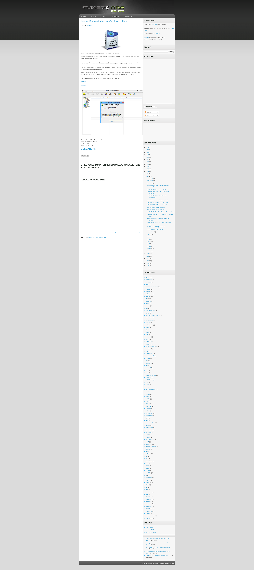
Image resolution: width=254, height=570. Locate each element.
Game (147, 339)
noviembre (150, 180)
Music (147, 384)
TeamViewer (149, 461)
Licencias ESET (150, 530)
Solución (146, 37)
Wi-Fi (147, 494)
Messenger (149, 377)
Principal (83, 16)
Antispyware (149, 294)
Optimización (149, 415)
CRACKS (148, 322)
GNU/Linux (149, 341)
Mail (147, 372)
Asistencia (148, 301)
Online (147, 411)
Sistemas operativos (151, 446)
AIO (147, 284)
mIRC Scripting (150, 380)
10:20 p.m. (106, 23)
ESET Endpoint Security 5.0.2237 (156, 207)
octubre (149, 183)
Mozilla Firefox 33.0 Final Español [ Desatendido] (160, 212)
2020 (147, 162)
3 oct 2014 (100, 23)
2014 (147, 176)
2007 (147, 268)
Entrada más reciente (86, 232)
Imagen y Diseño (150, 356)
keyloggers (149, 363)
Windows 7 (94, 16)
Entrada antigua (137, 232)
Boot (147, 308)
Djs (146, 329)
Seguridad (148, 444)
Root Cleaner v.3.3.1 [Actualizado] (156, 227)
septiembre (150, 232)
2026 (147, 147)
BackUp (148, 306)
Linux (147, 370)
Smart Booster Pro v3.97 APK (155, 229)
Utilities (148, 482)
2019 (147, 164)
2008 (147, 265)
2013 (147, 253)
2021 (147, 159)
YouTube (148, 513)
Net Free (148, 392)
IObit (147, 361)
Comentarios (149, 115)
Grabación (148, 344)
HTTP (147, 351)
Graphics (148, 349)
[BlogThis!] (84, 156)
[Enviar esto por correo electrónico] (82, 156)
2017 (147, 169)
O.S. (147, 401)
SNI (147, 451)
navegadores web (150, 389)
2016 (147, 171)
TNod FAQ (157, 33)
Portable (148, 425)
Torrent (147, 465)
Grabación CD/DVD (151, 346)
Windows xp (149, 511)
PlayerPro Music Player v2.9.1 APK (156, 189)
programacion (149, 427)
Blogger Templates (169, 563)
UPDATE (148, 480)
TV (146, 475)
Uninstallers (149, 477)
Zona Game (149, 518)
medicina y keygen (151, 375)
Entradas (148, 112)
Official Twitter (149, 527)
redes (147, 434)
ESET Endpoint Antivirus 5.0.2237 (156, 209)
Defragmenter (149, 325)
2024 (147, 152)
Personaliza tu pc (150, 423)
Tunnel (147, 468)
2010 (147, 261)
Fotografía (148, 337)
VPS (147, 489)
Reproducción (149, 439)
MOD (147, 382)
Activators (148, 282)
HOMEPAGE (84, 81)
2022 (147, 157)
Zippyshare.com (150, 516)
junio (148, 239)
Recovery (148, 432)
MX (146, 387)
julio (148, 236)
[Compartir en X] (86, 156)
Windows (148, 497)
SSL (147, 458)
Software (148, 454)
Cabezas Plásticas (151, 532)
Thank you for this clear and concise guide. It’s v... (159, 555)
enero (148, 251)
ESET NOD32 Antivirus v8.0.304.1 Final (157, 202)
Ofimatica (148, 408)
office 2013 (149, 406)
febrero (149, 248)
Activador (148, 277)
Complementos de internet (153, 315)
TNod (147, 463)
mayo (148, 241)
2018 (147, 166)
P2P (147, 418)
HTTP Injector (149, 353)
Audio (147, 303)
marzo (149, 246)
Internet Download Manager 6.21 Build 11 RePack (105, 20)
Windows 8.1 (149, 508)
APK (147, 298)
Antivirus (148, 296)
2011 (147, 258)
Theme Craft (161, 563)
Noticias (148, 399)
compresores (149, 318)
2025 (147, 150)
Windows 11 (149, 501)
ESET (147, 334)
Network (148, 394)
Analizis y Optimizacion (152, 287)
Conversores (149, 320)
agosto (149, 234)
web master (149, 492)
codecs (147, 313)
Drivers (147, 332)
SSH (147, 456)
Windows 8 (149, 506)
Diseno (147, 327)
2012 (147, 256)
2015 (147, 173)
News (147, 396)
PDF (147, 420)
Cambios (83, 85)
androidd (148, 291)
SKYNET (148, 449)
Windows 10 (128, 16)
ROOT (147, 442)
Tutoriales (148, 473)
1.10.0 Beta (154, 24)
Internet (148, 358)
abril (148, 244)
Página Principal (112, 232)
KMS (147, 365)
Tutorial (148, 470)
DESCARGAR (88, 148)
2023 (147, 154)
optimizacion (149, 413)
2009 (147, 263)
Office (147, 403)
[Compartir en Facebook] (88, 156)
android (148, 289)
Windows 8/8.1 (116, 16)
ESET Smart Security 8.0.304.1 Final (157, 205)
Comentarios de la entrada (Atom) (98, 237)
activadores (149, 279)
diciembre (150, 178)
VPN (147, 487)
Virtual (147, 485)
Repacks (89, 25)
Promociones (149, 430)
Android (104, 16)
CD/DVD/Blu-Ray (150, 310)
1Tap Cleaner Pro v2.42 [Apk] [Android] (157, 200)
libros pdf (148, 368)
